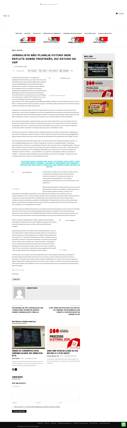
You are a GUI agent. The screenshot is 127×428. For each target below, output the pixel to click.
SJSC (22, 358)
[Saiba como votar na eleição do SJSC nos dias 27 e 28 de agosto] (63, 337)
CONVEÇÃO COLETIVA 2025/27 (80, 423)
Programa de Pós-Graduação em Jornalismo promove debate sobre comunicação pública (27, 310)
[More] (72, 71)
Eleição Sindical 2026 (53, 356)
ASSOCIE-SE (53, 423)
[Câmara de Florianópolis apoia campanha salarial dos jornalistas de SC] (28, 337)
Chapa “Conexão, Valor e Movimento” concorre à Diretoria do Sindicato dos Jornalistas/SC (98, 108)
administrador (32, 288)
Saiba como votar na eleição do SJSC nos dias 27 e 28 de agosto (62, 351)
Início (14, 50)
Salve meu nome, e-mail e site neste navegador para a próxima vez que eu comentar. (37, 407)
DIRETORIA (40, 423)
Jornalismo (16, 279)
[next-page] (16, 369)
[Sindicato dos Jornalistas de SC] (63, 16)
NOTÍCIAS (20, 50)
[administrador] (19, 292)
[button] (6, 16)
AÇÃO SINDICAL (16, 358)
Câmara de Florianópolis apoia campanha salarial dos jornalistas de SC (27, 353)
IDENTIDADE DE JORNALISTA (64, 423)
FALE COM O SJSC (94, 423)
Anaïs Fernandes (19, 270)
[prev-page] (13, 369)
